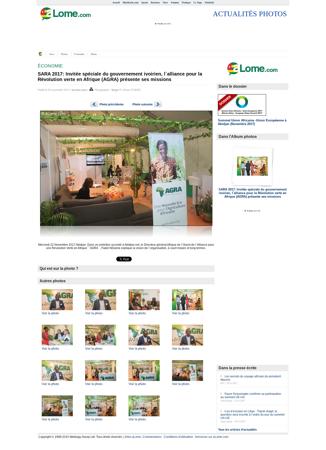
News (165, 2)
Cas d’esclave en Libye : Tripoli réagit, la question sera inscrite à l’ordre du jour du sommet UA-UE (252, 415)
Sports (144, 2)
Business (155, 2)
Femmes (175, 2)
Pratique (186, 2)
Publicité (209, 2)
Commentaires (152, 437)
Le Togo (198, 2)
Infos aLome (133, 437)
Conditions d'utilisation (178, 437)
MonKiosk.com (130, 2)
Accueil (116, 2)
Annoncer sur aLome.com (211, 437)
